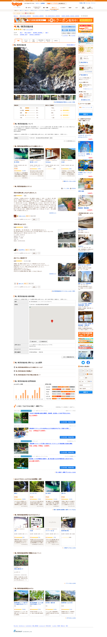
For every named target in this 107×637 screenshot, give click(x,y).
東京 (21, 32)
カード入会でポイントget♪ (86, 33)
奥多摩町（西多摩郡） (38, 32)
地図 (51, 138)
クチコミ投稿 (66, 188)
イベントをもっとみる (71, 583)
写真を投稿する (72, 30)
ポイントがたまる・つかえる (19, 13)
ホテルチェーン (22, 625)
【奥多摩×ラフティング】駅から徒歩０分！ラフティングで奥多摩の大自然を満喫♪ (51, 443)
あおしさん (21, 283)
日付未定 (90, 374)
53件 (71, 499)
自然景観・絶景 (23, 34)
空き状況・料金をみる (67, 422)
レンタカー (63, 7)
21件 (39, 609)
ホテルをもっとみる (71, 618)
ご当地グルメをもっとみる (70, 547)
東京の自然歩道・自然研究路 (38, 15)
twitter (83, 362)
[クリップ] (73, 33)
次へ (74, 70)
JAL (48, 625)
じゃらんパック (36, 7)
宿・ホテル (16, 625)
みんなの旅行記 (54, 10)
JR (46, 625)
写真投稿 (74, 188)
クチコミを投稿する (64, 30)
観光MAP (33, 341)
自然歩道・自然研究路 (35, 34)
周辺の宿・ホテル (48, 41)
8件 (70, 168)
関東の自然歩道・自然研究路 (25, 15)
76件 (39, 499)
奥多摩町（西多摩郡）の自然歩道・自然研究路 (70, 15)
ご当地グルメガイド (33, 10)
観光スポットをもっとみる (70, 181)
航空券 (70, 7)
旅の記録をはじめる (85, 99)
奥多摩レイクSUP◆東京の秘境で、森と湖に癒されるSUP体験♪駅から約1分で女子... (51, 458)
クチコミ (26, 41)
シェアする (65, 35)
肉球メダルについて (88, 88)
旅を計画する (84, 62)
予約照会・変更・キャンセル (84, 3)
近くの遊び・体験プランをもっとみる (66, 472)
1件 (39, 537)
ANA (50, 625)
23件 (55, 609)
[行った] (63, 33)
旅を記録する (84, 75)
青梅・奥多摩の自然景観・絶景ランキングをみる (65, 509)
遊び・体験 (45, 7)
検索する (85, 114)
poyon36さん (22, 249)
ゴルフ (76, 7)
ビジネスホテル (29, 625)
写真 (33, 41)
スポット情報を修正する (68, 357)
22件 (71, 609)
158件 (23, 609)
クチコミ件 (29, 29)
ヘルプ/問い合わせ (91, 0)
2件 (23, 537)
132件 (24, 170)
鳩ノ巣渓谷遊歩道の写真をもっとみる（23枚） (65, 102)
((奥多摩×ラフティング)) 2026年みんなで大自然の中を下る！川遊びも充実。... (50, 428)
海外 (83, 8)
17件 (39, 168)
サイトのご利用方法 (83, 0)
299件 (23, 499)
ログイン (38, 3)
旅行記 (56, 40)
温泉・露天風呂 (35, 625)
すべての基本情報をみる (69, 141)
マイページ (93, 3)
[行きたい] (68, 33)
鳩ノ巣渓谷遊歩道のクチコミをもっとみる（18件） (64, 291)
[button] (52, 321)
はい (34, 219)
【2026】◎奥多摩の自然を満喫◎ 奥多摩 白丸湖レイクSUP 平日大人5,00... (50, 413)
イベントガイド (41, 10)
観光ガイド (27, 10)
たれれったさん (22, 216)
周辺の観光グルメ (40, 41)
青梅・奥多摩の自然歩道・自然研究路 (52, 15)
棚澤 (47, 32)
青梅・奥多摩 (27, 32)
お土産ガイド (47, 10)
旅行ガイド (22, 10)
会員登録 (43, 3)
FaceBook (88, 362)
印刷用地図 (43, 341)
